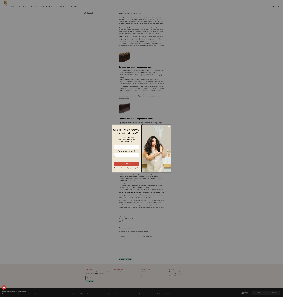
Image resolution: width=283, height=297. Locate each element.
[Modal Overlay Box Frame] (141, 148)
